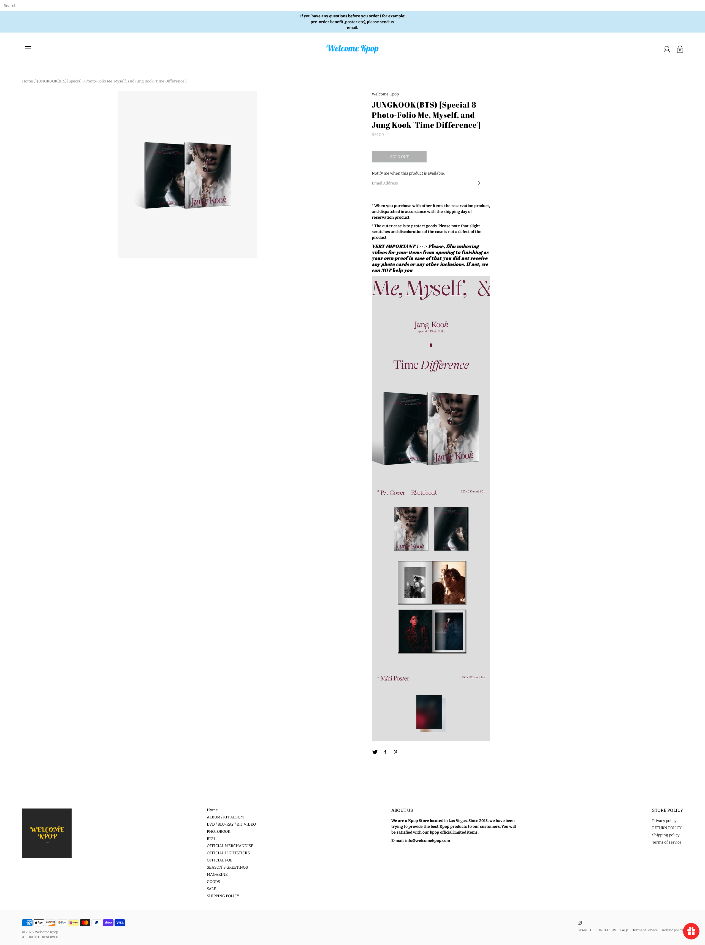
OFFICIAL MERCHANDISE (230, 846)
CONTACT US (605, 930)
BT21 (211, 838)
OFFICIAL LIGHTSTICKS (228, 853)
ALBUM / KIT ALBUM (225, 817)
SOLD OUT (399, 156)
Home (27, 81)
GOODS (213, 881)
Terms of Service (645, 930)
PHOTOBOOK (219, 831)
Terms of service (667, 842)
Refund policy (672, 930)
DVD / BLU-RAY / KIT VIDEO (231, 824)
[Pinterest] (396, 752)
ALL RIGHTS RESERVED (40, 937)
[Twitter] (375, 752)
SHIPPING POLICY (223, 896)
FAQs (624, 930)
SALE (211, 889)
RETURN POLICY (667, 828)
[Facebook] (385, 752)
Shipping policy (665, 835)
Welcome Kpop (46, 932)
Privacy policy (664, 820)
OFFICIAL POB (219, 860)
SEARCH (584, 930)
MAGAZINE (217, 874)
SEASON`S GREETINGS (227, 867)
